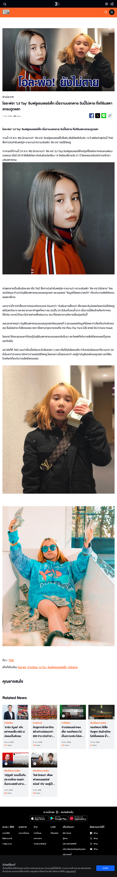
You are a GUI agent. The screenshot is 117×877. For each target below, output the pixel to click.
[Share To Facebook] (91, 115)
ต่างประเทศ (37, 723)
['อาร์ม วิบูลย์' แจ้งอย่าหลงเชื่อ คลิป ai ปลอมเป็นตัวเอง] (15, 712)
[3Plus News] (8, 12)
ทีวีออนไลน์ (54, 833)
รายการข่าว (38, 838)
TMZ (11, 660)
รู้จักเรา (65, 838)
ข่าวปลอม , (33, 667)
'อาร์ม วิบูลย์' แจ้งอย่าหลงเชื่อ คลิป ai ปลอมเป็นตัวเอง (14, 731)
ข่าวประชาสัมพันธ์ (40, 843)
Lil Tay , (43, 667)
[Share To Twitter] (97, 115)
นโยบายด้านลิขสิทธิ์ (69, 843)
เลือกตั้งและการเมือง (98, 723)
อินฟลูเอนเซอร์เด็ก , (58, 667)
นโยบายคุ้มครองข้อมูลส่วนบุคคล (74, 849)
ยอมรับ (105, 868)
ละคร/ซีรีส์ (6, 833)
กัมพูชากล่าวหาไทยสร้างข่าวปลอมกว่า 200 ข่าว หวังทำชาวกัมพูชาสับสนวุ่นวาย (44, 731)
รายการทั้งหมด (24, 833)
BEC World (67, 833)
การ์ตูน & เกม (7, 843)
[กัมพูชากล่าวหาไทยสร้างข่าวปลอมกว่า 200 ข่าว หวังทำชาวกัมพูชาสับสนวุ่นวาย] (44, 712)
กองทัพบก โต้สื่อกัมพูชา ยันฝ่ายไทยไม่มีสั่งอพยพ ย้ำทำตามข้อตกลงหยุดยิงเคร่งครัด (101, 731)
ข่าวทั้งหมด (37, 833)
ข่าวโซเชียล (8, 723)
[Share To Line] (103, 115)
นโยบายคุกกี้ (67, 854)
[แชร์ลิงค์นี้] (109, 115)
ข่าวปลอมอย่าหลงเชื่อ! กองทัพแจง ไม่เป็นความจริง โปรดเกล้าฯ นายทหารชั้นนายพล (72, 731)
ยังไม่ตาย (73, 667)
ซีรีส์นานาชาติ (7, 838)
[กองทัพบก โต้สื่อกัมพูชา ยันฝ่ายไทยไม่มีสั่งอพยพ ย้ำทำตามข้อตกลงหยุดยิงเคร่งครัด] (101, 712)
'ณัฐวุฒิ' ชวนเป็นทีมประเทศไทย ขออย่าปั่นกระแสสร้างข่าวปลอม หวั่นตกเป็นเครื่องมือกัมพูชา (15, 779)
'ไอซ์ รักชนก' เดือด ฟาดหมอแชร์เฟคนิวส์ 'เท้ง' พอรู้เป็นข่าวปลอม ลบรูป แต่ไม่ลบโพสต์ (43, 779)
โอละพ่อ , (22, 667)
